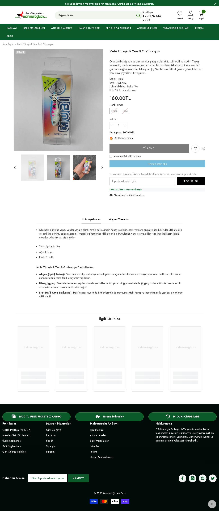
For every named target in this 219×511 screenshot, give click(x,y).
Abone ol (191, 181)
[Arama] (99, 15)
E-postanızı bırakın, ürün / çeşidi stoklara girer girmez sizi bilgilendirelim (153, 174)
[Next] (102, 167)
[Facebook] (182, 478)
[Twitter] (213, 478)
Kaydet (78, 478)
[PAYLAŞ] (202, 149)
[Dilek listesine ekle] (195, 149)
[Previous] (15, 167)
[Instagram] (192, 478)
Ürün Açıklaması (91, 219)
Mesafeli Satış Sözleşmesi (127, 156)
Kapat (215, 3)
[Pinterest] (202, 478)
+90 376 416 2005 (152, 18)
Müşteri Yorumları (119, 219)
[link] (33, 377)
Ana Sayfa (7, 44)
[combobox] (94, 15)
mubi (120, 79)
